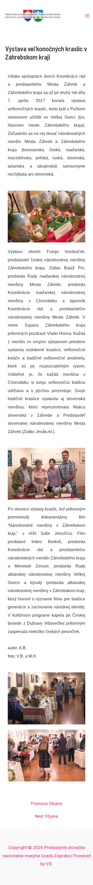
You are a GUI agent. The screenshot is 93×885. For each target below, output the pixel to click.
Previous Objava (46, 803)
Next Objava (46, 816)
